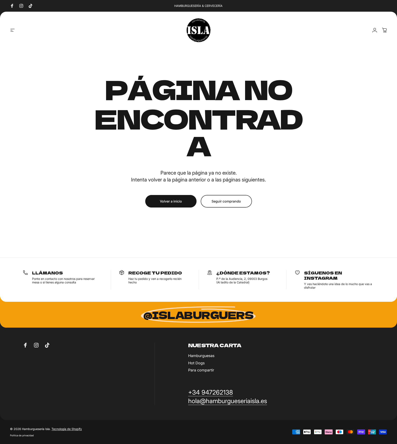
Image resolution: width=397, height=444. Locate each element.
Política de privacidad (22, 435)
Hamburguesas (201, 355)
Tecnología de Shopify (66, 429)
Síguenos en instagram (323, 275)
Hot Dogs (196, 363)
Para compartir (201, 370)
